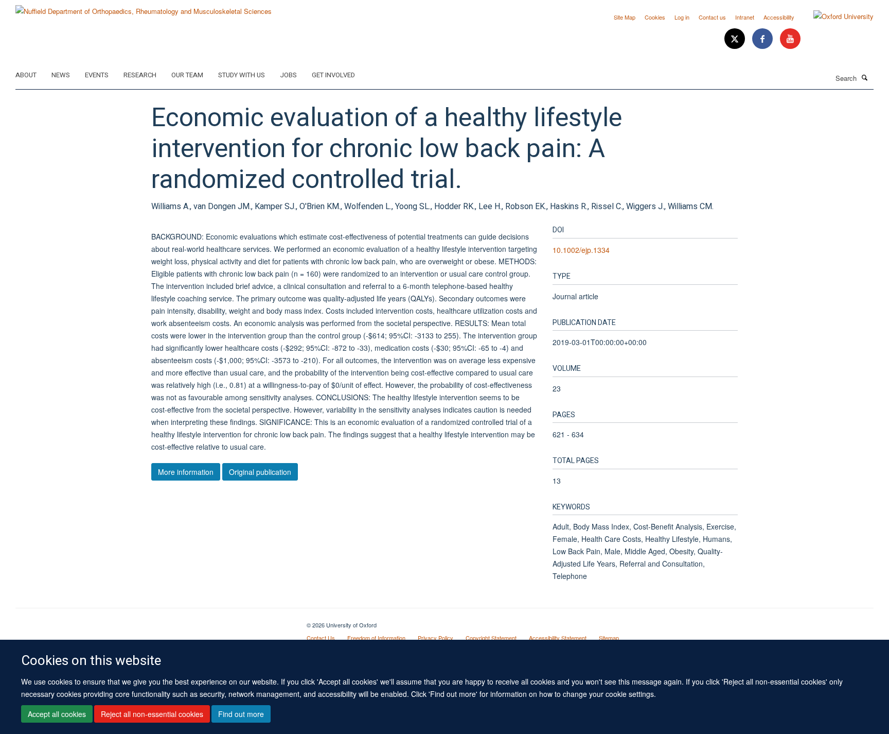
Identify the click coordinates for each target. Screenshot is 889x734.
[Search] (864, 77)
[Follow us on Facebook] (763, 39)
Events (97, 75)
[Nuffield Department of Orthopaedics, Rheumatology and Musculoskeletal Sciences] (143, 7)
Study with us (241, 75)
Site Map (624, 17)
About (26, 75)
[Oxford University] (836, 16)
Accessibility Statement (557, 638)
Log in (681, 17)
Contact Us (321, 638)
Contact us (712, 17)
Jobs (288, 75)
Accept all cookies (57, 714)
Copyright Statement (491, 638)
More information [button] (186, 472)
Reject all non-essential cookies (152, 714)
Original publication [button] (260, 472)
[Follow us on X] (735, 39)
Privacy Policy (435, 638)
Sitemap (609, 638)
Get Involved (333, 75)
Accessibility (778, 17)
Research (139, 75)
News (60, 75)
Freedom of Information (376, 638)
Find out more (241, 714)
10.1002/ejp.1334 (581, 250)
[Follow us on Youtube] (790, 39)
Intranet (744, 17)
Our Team (187, 75)
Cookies (655, 17)
